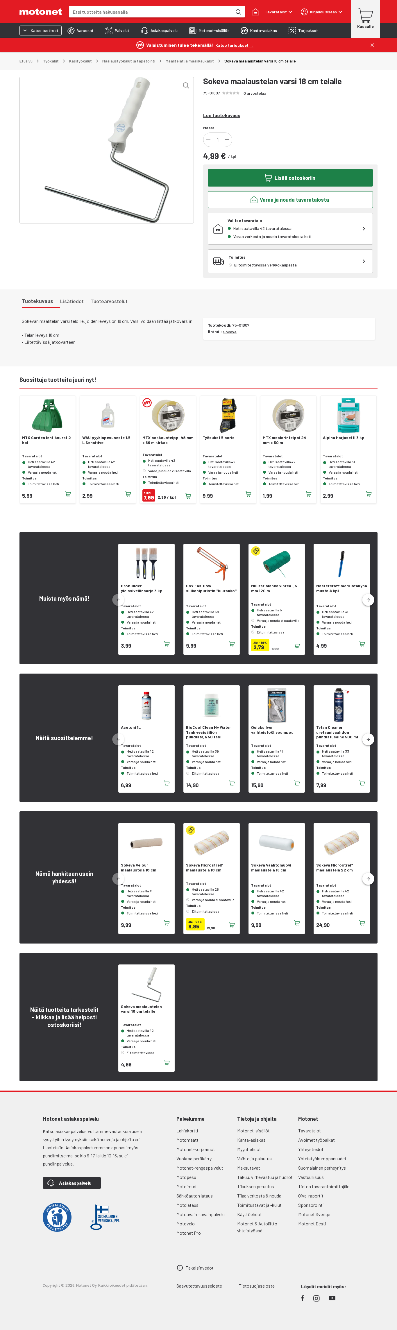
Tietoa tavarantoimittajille (323, 1186)
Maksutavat (248, 1167)
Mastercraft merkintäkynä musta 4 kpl (341, 588)
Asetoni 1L (131, 727)
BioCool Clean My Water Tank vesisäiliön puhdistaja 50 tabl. (208, 732)
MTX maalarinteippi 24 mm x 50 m (284, 440)
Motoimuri (186, 1186)
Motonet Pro (188, 1233)
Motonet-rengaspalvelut (199, 1167)
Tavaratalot (309, 1130)
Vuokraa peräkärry (194, 1158)
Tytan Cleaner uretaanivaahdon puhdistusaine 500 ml (337, 732)
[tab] (80, 30)
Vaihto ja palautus (254, 1158)
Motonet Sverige (314, 1214)
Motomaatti (188, 1140)
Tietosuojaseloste (257, 1285)
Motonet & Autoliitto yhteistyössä (257, 1227)
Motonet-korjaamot (195, 1149)
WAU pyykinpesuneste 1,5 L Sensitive (106, 440)
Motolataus (187, 1205)
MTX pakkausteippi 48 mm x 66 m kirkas (168, 440)
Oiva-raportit (310, 1195)
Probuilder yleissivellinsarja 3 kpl (142, 588)
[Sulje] (372, 45)
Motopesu (186, 1177)
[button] (368, 600)
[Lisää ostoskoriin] (68, 494)
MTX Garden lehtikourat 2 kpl (46, 440)
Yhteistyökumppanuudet (322, 1158)
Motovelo (185, 1223)
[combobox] (150, 12)
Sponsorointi (311, 1205)
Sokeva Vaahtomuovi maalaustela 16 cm (271, 867)
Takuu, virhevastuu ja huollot (265, 1177)
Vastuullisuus (311, 1177)
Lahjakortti (187, 1130)
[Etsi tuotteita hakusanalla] (238, 11)
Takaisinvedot (200, 1267)
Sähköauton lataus (194, 1195)
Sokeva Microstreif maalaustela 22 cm (334, 867)
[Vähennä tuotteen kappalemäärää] (208, 140)
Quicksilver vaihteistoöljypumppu (272, 730)
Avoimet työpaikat (316, 1140)
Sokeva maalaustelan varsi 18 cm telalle (141, 1009)
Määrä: (209, 127)
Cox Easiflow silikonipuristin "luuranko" (211, 588)
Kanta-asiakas (251, 1140)
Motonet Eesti (312, 1223)
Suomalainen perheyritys (322, 1167)
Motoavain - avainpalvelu (200, 1214)
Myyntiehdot (249, 1149)
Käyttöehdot (249, 1214)
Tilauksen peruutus (255, 1186)
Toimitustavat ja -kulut (259, 1205)
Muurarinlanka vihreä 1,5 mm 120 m (274, 588)
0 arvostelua (255, 93)
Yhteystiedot (310, 1149)
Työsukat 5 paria (219, 437)
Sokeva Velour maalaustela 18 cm (138, 867)
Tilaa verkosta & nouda (259, 1195)
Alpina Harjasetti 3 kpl (344, 437)
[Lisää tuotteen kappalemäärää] (227, 140)
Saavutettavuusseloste (199, 1285)
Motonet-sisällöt (253, 1130)
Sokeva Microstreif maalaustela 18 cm (204, 867)
